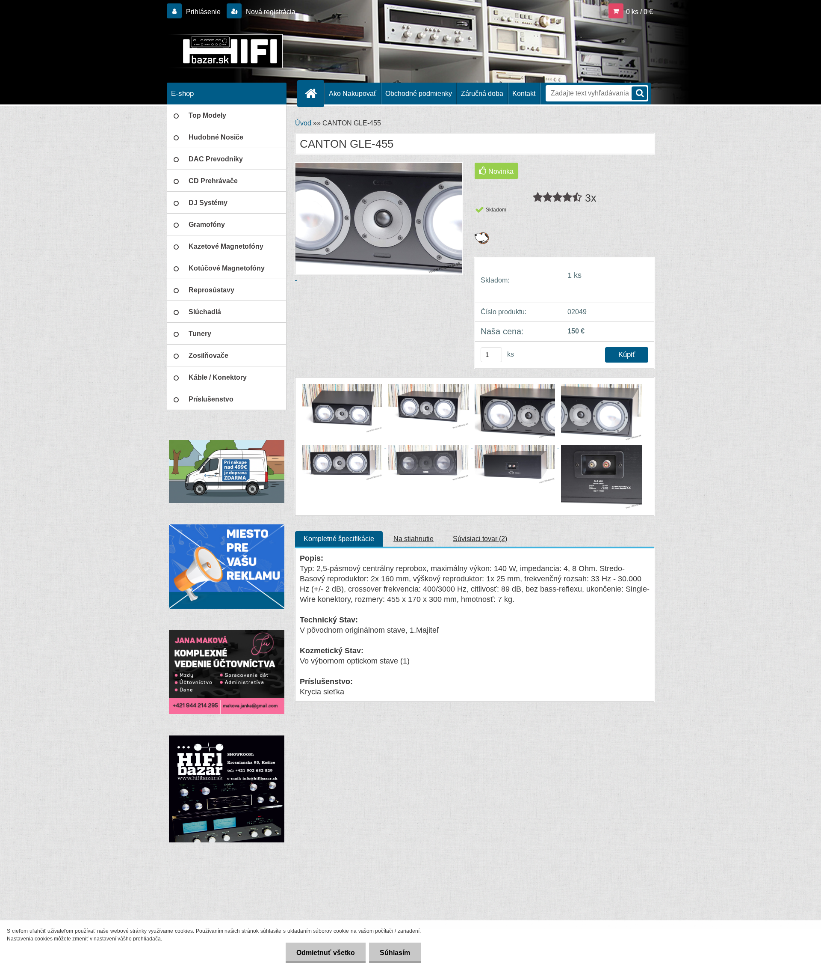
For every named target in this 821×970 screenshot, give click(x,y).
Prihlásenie (203, 11)
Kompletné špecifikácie (339, 538)
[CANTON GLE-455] (343, 385)
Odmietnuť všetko (325, 952)
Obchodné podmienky (418, 93)
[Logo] (225, 51)
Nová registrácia (269, 11)
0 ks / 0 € (639, 11)
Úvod (303, 123)
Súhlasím (395, 952)
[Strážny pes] (482, 235)
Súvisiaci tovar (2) (480, 538)
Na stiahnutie (413, 538)
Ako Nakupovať (352, 93)
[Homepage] (314, 93)
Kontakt (523, 93)
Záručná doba (482, 93)
